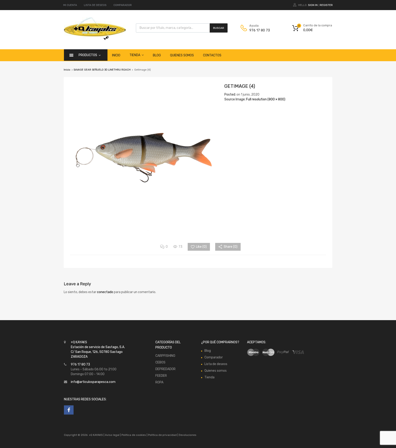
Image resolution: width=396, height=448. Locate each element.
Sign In (313, 5)
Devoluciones (187, 435)
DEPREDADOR (165, 369)
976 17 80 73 (259, 30)
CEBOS (160, 362)
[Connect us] (69, 410)
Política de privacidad (162, 435)
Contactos (212, 55)
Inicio (116, 55)
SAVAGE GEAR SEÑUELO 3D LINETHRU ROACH (102, 69)
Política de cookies (133, 435)
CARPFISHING (165, 356)
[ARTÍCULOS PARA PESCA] (95, 39)
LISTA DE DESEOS (95, 5)
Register (326, 5)
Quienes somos (182, 55)
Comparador (213, 357)
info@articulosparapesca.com (93, 382)
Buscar (218, 28)
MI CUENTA (70, 5)
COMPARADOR (122, 5)
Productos (88, 55)
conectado (105, 292)
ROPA (159, 382)
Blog (157, 55)
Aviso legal (112, 435)
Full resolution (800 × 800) (265, 99)
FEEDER (161, 376)
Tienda (134, 55)
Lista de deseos (215, 364)
